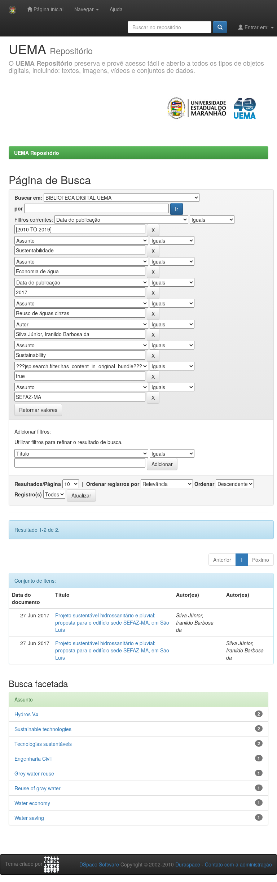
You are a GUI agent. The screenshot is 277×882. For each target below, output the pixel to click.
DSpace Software (99, 864)
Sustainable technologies (42, 729)
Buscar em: (28, 197)
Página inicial (47, 9)
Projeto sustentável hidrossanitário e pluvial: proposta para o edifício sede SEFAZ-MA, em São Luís (112, 622)
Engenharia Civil (33, 758)
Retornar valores (38, 409)
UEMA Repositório (36, 152)
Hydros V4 (26, 714)
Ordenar (204, 483)
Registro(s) (28, 494)
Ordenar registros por (112, 483)
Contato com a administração (238, 864)
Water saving (29, 817)
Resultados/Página (37, 483)
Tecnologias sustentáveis (43, 743)
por (18, 208)
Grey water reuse (34, 773)
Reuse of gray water (37, 788)
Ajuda (116, 9)
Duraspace (187, 864)
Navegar (84, 9)
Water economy (32, 803)
